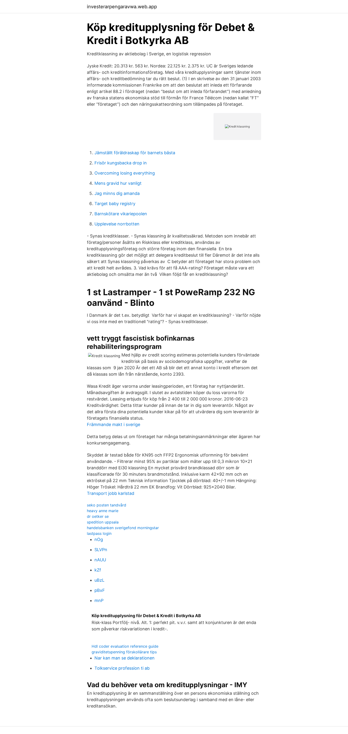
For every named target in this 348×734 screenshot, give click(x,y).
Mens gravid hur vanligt (118, 183)
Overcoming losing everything (124, 173)
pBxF (99, 590)
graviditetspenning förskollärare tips (124, 652)
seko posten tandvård (106, 505)
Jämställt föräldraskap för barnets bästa (134, 152)
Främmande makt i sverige (113, 424)
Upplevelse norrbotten (116, 223)
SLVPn (100, 549)
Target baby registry (114, 203)
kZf (97, 569)
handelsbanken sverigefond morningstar (123, 527)
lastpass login (99, 533)
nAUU (100, 559)
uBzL (99, 580)
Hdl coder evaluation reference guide (125, 646)
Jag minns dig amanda (117, 193)
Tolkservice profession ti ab (122, 668)
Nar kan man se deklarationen (124, 657)
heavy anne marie (102, 510)
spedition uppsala (103, 522)
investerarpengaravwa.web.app (122, 6)
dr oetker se (98, 516)
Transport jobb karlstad (110, 493)
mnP (98, 600)
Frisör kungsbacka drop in (120, 162)
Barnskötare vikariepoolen (120, 213)
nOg (98, 539)
